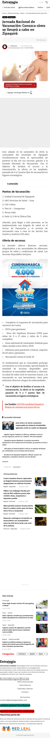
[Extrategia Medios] (10, 2)
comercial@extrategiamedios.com (13, 700)
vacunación (16, 467)
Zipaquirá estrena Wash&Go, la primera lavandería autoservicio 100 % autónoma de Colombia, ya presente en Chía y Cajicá (24, 443)
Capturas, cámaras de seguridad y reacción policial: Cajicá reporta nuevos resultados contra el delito (16, 630)
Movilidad (12, 514)
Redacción (14, 46)
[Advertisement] (25, 123)
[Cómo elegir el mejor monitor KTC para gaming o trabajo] (42, 604)
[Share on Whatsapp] (11, 40)
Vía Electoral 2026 (14, 639)
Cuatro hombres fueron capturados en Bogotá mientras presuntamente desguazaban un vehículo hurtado (17, 480)
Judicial (10, 613)
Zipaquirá (12, 17)
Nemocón (6, 529)
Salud (22, 13)
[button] (46, 2)
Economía (12, 501)
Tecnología (5, 600)
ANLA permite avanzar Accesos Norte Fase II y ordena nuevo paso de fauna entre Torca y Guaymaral (18, 508)
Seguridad (12, 486)
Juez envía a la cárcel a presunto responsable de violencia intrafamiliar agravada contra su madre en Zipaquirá (31, 425)
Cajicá (4, 625)
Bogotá (5, 486)
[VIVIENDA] (25, 287)
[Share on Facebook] (7, 40)
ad (47, 654)
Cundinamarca (22, 654)
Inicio (4, 13)
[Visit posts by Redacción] (4, 46)
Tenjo (4, 613)
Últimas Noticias (13, 13)
